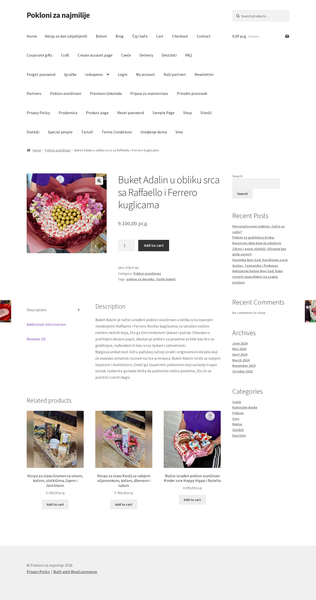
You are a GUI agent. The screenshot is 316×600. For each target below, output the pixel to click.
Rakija (237, 424)
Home (32, 36)
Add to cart (154, 245)
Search (237, 176)
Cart (159, 36)
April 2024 (239, 354)
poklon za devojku (140, 279)
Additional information (46, 324)
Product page (97, 112)
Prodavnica (68, 112)
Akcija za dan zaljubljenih (66, 36)
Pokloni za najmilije (58, 15)
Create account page (95, 55)
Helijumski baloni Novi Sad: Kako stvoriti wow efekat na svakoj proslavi (257, 276)
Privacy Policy (38, 112)
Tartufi (87, 131)
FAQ (188, 55)
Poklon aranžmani (65, 93)
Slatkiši (33, 131)
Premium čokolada (106, 93)
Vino (179, 131)
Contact (204, 36)
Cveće (126, 55)
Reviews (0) (36, 338)
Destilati (169, 55)
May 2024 (239, 349)
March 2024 (240, 360)
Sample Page (164, 112)
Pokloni (238, 413)
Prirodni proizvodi (192, 93)
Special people (60, 131)
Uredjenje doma (153, 131)
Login (122, 74)
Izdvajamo (94, 74)
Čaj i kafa (139, 36)
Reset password (130, 112)
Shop (187, 112)
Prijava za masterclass (149, 93)
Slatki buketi (166, 279)
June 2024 (239, 343)
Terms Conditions (117, 131)
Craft (65, 55)
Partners (34, 93)
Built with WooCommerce (75, 571)
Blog (120, 36)
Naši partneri (175, 74)
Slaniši (206, 112)
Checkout (180, 36)
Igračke (70, 74)
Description (36, 309)
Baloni (101, 36)
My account (145, 74)
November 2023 (244, 365)
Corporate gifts (39, 55)
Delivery (146, 55)
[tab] (55, 310)
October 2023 (242, 371)
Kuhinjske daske (244, 407)
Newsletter (204, 74)
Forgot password (41, 74)
